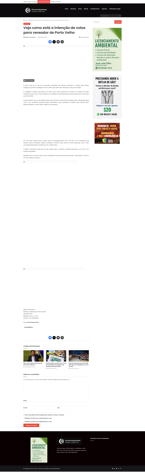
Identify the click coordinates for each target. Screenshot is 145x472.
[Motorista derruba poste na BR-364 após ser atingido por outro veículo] (79, 356)
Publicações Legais (114, 8)
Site (58, 407)
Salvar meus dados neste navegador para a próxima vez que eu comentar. (44, 415)
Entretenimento (94, 8)
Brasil (80, 8)
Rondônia (73, 8)
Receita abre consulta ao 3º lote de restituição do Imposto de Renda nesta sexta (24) (56, 364)
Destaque (30, 20)
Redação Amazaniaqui (30, 37)
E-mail (25, 407)
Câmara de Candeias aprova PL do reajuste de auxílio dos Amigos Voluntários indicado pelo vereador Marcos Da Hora (81, 1)
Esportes (104, 8)
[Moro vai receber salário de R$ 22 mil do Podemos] (33, 356)
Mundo (86, 8)
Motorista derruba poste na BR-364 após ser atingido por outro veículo (79, 364)
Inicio (66, 8)
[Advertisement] (56, 123)
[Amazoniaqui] (36, 10)
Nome (25, 400)
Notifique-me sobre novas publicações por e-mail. (38, 421)
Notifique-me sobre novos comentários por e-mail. (38, 418)
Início (25, 20)
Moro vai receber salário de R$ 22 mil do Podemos (32, 364)
